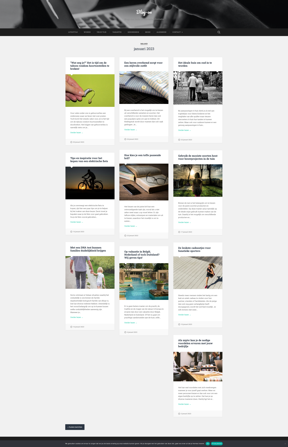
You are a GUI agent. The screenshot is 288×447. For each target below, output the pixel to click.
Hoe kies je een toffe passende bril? (142, 156)
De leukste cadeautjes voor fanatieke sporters (194, 249)
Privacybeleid (217, 443)
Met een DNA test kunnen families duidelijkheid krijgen (88, 249)
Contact (176, 32)
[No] (285, 444)
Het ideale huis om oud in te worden (195, 64)
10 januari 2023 (186, 324)
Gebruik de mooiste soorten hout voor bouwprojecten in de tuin (197, 157)
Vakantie (117, 32)
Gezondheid (133, 32)
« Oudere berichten (75, 427)
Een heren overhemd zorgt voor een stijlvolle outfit (143, 64)
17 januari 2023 (186, 232)
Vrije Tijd (101, 32)
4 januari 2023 (132, 332)
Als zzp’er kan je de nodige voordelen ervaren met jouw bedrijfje (195, 343)
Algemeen (161, 32)
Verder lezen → (76, 132)
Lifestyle (73, 32)
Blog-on (144, 12)
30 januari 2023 (78, 142)
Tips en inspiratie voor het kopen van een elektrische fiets (89, 159)
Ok (208, 443)
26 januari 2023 (132, 139)
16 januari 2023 (78, 232)
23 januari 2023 (186, 140)
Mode (148, 32)
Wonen (87, 32)
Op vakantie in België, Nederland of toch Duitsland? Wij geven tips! (141, 254)
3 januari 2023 (186, 414)
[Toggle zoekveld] (219, 32)
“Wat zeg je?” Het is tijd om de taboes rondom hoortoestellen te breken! (89, 65)
